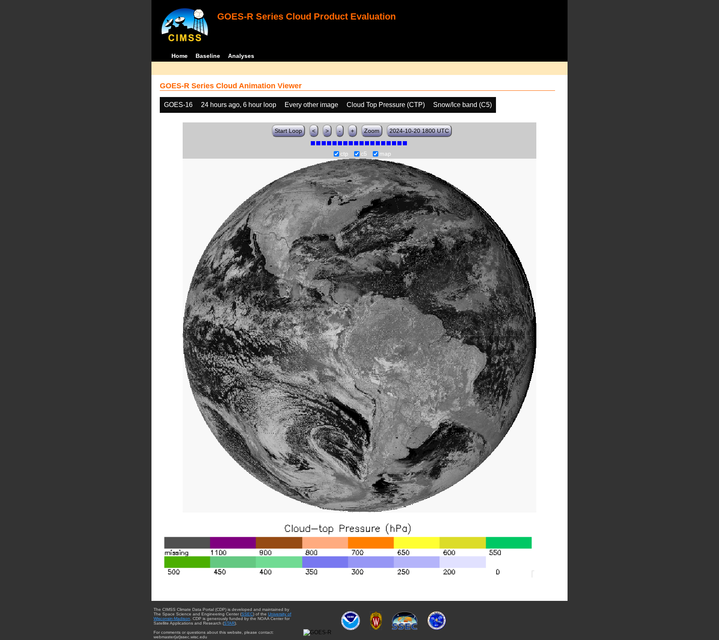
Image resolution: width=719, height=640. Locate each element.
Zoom (371, 130)
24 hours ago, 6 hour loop (238, 104)
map (385, 154)
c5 (364, 154)
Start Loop (288, 130)
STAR (229, 623)
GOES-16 (178, 104)
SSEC (247, 614)
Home (179, 55)
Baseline (208, 55)
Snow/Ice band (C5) (462, 104)
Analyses (241, 55)
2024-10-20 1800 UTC (419, 130)
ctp (344, 154)
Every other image (311, 104)
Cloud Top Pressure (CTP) (386, 104)
